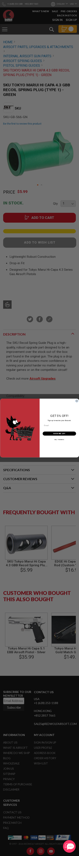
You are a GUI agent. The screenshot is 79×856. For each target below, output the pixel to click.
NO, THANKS (59, 439)
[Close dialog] (76, 401)
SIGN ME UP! (59, 433)
